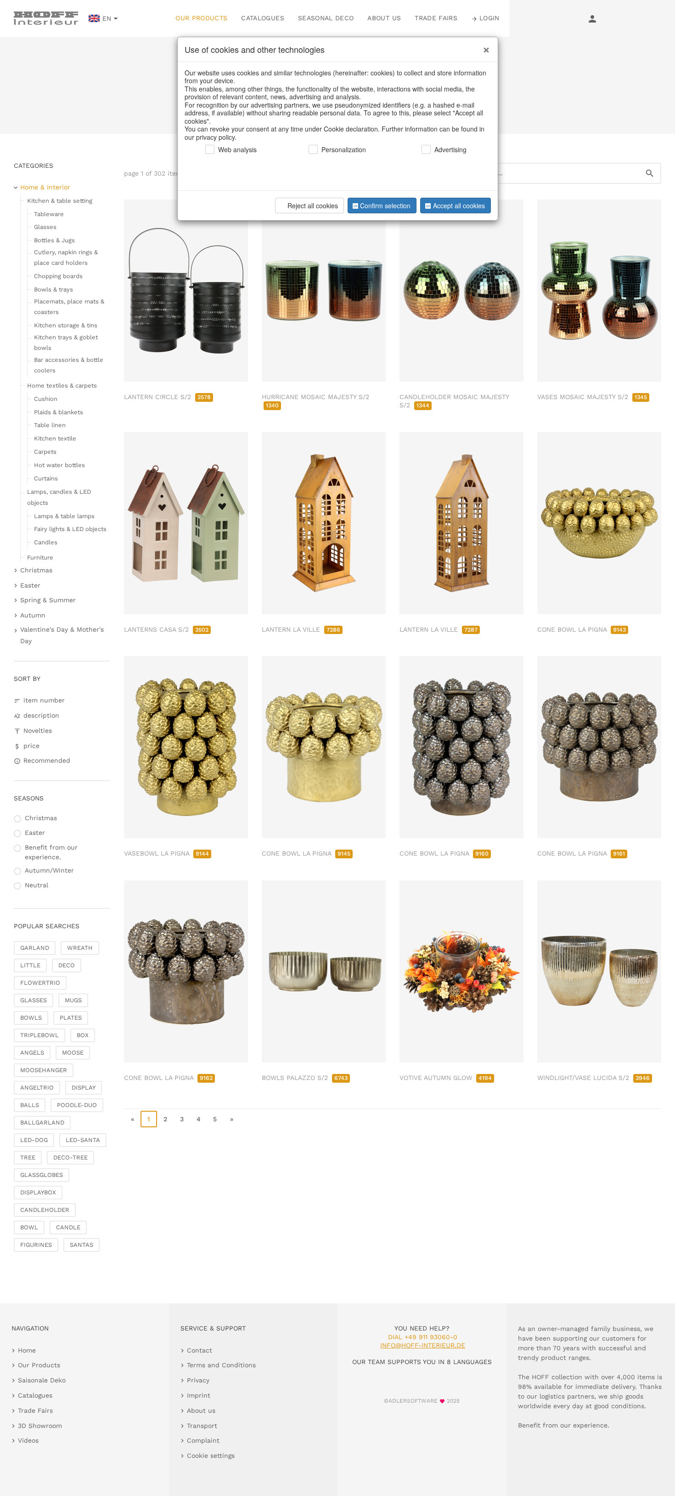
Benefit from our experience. (51, 852)
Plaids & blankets (58, 412)
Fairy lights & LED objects (70, 528)
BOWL (29, 1227)
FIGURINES (36, 1244)
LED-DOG (34, 1139)
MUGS (73, 1000)
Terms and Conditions (221, 1365)
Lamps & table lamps (64, 516)
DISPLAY (84, 1087)
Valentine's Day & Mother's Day (62, 635)
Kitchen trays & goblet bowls (66, 342)
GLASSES (33, 1000)
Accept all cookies (459, 205)
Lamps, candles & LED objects (59, 497)
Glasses (45, 226)
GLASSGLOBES (41, 1174)
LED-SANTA (83, 1139)
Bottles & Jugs (54, 240)
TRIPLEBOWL (39, 1035)
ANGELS (32, 1052)
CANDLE (68, 1227)
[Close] (484, 46)
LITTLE (30, 965)
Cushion (45, 398)
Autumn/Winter (49, 870)
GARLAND (34, 947)
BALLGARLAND (42, 1122)
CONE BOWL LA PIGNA (581, 629)
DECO (66, 965)
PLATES (71, 1017)
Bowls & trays (53, 289)
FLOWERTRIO (40, 982)
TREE (27, 1157)
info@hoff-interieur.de (422, 1345)
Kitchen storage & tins (65, 325)
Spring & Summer (48, 600)
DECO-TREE (70, 1157)
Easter (30, 585)
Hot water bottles (59, 465)
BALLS (29, 1105)
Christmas (36, 570)
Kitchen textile (55, 438)
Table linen (50, 425)
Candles (45, 542)
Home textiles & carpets (62, 385)
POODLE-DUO (77, 1105)
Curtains (46, 478)
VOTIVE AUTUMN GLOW (445, 1077)
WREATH (80, 947)
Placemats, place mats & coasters (69, 306)
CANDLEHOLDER (44, 1209)
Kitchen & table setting (59, 200)
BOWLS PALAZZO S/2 (305, 1077)
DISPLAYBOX (38, 1192)
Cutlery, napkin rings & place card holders (66, 257)
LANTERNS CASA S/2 (166, 629)
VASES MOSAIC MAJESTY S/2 (592, 396)
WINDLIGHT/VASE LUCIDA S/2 (593, 1077)
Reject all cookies (312, 205)
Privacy (198, 1380)
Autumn (32, 615)
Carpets (45, 451)
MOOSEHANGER (43, 1070)
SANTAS (81, 1244)
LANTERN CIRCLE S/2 (167, 396)
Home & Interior (45, 187)
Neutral (36, 885)
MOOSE (73, 1052)
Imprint (198, 1395)
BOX (83, 1035)
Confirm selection (385, 205)
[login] (592, 18)
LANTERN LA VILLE (301, 629)
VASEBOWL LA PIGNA (166, 853)
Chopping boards (58, 276)
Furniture (40, 557)
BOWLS (31, 1017)
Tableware (49, 214)
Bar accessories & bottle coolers (68, 365)
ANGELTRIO (37, 1087)
